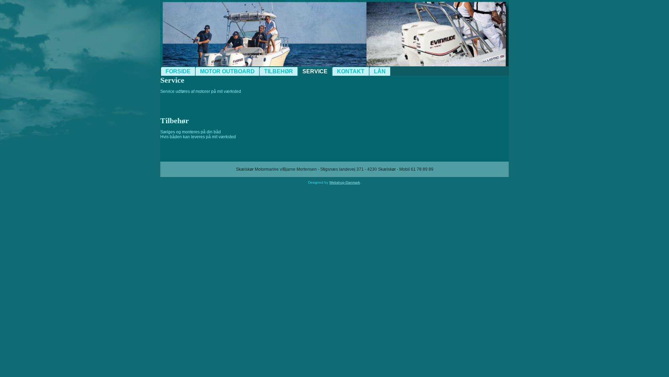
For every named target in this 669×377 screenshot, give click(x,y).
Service (315, 71)
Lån (380, 71)
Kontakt (350, 71)
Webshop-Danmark (344, 182)
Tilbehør (278, 71)
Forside (178, 71)
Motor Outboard (227, 71)
